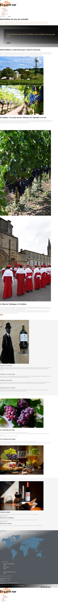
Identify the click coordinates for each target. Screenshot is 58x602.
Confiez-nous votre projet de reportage (9, 571)
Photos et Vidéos (6, 567)
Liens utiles (5, 561)
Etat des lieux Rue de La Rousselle (5, 580)
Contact (3, 14)
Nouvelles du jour (5, 13)
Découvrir (3, 11)
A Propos (3, 12)
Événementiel (5, 10)
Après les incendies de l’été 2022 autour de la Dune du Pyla (9, 582)
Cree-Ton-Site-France (21, 585)
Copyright (4, 568)
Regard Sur (4, 8)
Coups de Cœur (5, 596)
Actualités (4, 9)
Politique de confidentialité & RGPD (8, 563)
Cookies (4, 565)
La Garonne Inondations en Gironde (5, 578)
